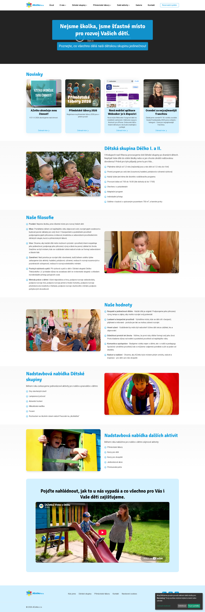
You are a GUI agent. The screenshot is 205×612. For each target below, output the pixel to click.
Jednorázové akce (115, 462)
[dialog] (179, 601)
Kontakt (151, 5)
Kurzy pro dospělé (115, 457)
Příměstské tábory (115, 447)
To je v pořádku (193, 606)
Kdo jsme (72, 593)
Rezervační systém (169, 5)
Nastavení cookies (129, 593)
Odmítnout (182, 606)
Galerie (139, 5)
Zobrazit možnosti (163, 606)
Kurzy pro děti (113, 452)
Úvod (51, 5)
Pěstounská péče (114, 467)
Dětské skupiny (85, 593)
